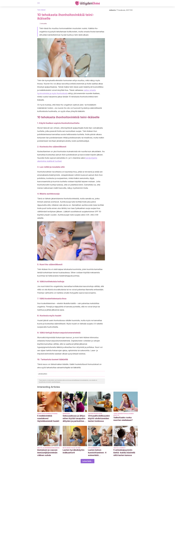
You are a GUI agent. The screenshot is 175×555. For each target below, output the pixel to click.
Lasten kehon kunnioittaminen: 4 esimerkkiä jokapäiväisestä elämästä (97, 453)
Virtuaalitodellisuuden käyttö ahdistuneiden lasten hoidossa (99, 418)
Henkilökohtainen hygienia (47, 413)
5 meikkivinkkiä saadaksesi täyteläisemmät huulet (48, 418)
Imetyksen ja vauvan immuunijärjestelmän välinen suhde (47, 452)
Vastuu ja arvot (119, 448)
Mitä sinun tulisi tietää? (72, 448)
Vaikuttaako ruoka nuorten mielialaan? (123, 418)
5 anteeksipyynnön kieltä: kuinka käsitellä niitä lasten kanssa (124, 452)
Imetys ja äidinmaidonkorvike (48, 448)
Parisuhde (66, 413)
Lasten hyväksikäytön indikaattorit (73, 451)
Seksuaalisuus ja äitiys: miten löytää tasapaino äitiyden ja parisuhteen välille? (74, 418)
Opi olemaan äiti (94, 448)
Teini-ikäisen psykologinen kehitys (123, 414)
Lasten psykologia (95, 413)
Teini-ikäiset (41, 10)
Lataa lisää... (87, 461)
